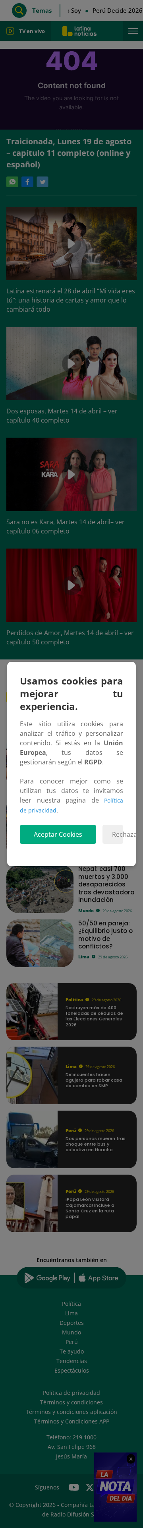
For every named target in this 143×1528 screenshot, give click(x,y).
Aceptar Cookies (58, 834)
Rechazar (117, 834)
